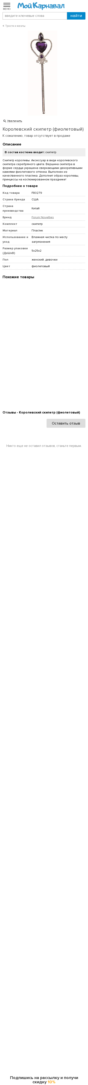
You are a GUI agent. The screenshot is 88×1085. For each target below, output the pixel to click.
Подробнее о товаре (20, 186)
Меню (7, 9)
